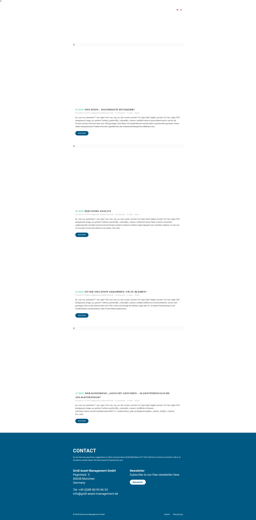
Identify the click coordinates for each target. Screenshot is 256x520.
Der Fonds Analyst (98, 211)
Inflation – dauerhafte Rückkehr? (110, 109)
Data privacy (178, 514)
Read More (82, 133)
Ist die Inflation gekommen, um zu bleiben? (116, 292)
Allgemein (95, 113)
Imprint (167, 514)
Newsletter (138, 482)
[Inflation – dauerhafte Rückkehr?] (128, 74)
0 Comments (120, 113)
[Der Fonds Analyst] (128, 176)
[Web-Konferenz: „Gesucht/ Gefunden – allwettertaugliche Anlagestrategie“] (128, 358)
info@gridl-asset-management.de (95, 493)
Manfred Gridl (107, 113)
